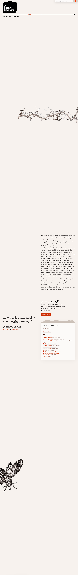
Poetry (13, 329)
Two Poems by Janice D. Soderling (51, 353)
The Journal (8, 16)
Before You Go (46, 355)
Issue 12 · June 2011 (19, 329)
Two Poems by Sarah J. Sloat (49, 347)
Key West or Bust (47, 345)
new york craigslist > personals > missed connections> (55, 340)
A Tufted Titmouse (47, 337)
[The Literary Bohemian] (10, 13)
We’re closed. (17, 16)
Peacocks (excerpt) (47, 348)
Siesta (44, 350)
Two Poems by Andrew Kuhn (49, 344)
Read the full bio (46, 314)
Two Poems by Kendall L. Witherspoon (52, 351)
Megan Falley (5, 329)
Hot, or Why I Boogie (48, 339)
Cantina (45, 336)
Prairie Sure (46, 356)
